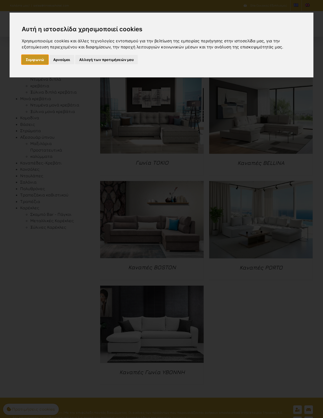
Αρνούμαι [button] (61, 59)
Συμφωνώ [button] (35, 59)
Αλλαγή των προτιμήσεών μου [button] (106, 59)
